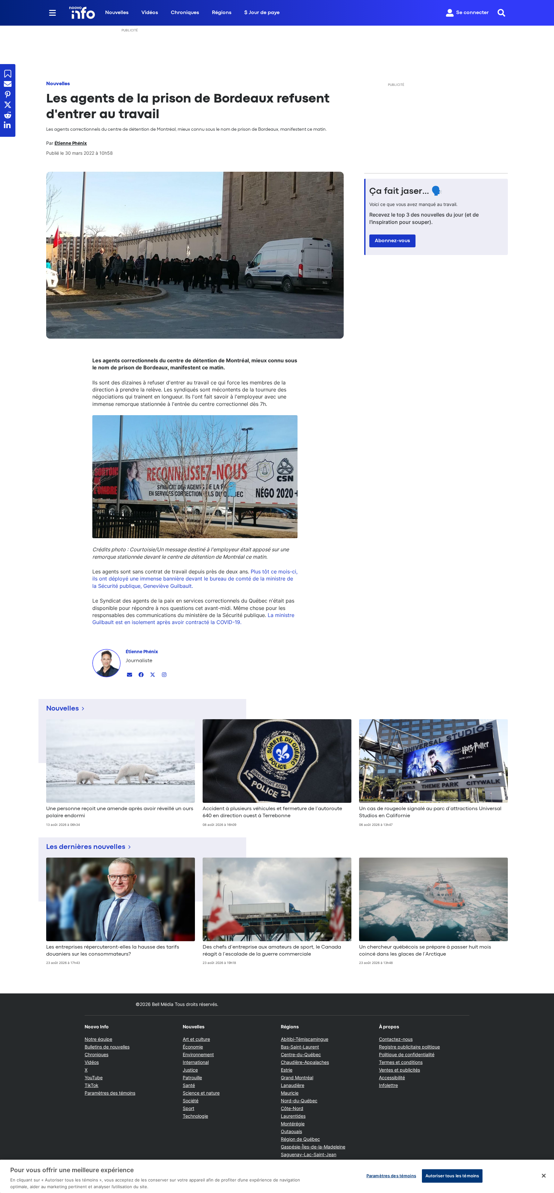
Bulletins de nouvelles (107, 1046)
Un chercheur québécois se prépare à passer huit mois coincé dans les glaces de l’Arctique (425, 951)
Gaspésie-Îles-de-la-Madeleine (313, 1146)
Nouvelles (117, 13)
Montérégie (293, 1123)
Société (190, 1100)
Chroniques (185, 13)
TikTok (91, 1085)
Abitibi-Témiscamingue (304, 1039)
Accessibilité (392, 1077)
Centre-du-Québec (301, 1054)
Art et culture (196, 1039)
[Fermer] (544, 1176)
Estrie (286, 1070)
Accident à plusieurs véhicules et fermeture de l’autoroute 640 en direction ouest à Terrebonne (272, 812)
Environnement (198, 1054)
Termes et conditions (401, 1062)
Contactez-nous (396, 1039)
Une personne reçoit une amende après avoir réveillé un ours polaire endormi (119, 812)
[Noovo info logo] (82, 13)
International (196, 1062)
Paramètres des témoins (110, 1093)
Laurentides (293, 1116)
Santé (189, 1085)
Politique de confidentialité (406, 1054)
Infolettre (388, 1085)
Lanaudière (292, 1085)
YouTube (94, 1077)
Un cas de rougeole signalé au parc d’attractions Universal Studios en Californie (430, 812)
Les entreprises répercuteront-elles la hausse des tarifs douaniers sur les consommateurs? (112, 951)
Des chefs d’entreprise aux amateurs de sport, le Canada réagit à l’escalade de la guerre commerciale (272, 951)
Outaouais (291, 1131)
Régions (221, 13)
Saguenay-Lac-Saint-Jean (308, 1154)
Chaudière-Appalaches (305, 1062)
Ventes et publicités (399, 1070)
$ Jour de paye (262, 13)
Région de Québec (300, 1139)
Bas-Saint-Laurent (300, 1046)
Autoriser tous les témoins (452, 1175)
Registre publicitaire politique (409, 1046)
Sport (188, 1108)
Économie (193, 1046)
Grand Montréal (297, 1077)
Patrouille (192, 1077)
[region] (277, 1176)
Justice (190, 1070)
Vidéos (149, 13)
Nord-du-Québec (299, 1100)
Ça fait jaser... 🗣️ (405, 191)
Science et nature (201, 1093)
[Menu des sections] (52, 12)
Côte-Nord (292, 1108)
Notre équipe (98, 1039)
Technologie (195, 1116)
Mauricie (289, 1093)
